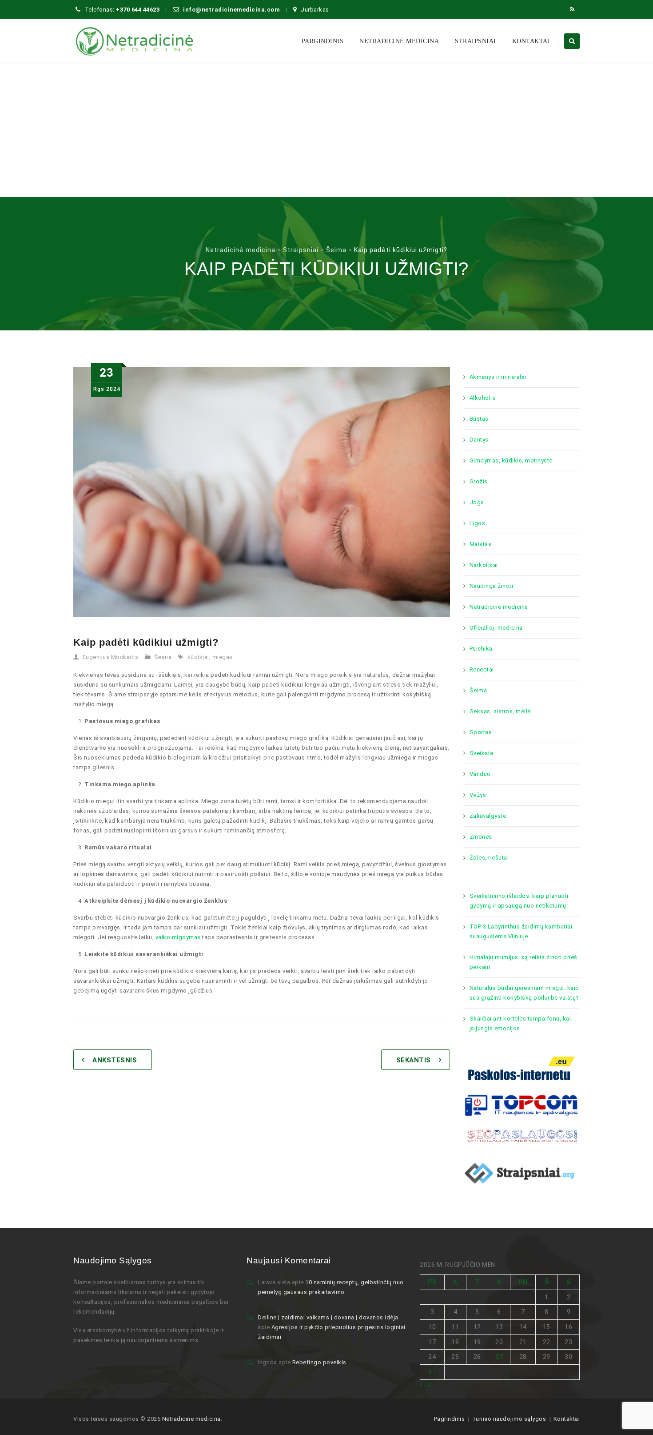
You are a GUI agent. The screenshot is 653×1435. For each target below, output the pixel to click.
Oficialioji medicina (496, 627)
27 (499, 1356)
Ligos (478, 523)
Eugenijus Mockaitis (111, 657)
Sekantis (413, 1060)
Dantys (479, 439)
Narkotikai (484, 565)
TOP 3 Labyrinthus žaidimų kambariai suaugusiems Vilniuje (521, 931)
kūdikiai (198, 657)
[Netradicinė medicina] (134, 41)
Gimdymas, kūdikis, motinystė (511, 460)
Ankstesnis (114, 1060)
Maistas (481, 544)
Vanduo (480, 774)
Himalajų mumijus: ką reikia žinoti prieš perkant (523, 962)
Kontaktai (531, 41)
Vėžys (478, 795)
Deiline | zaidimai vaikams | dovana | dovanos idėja (328, 1317)
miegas (222, 657)
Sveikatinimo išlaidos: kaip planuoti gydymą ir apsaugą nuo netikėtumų (519, 900)
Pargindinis (323, 41)
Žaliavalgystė (488, 815)
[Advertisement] (326, 130)
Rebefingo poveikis (319, 1362)
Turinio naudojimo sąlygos (509, 1418)
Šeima (163, 657)
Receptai (482, 669)
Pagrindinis (449, 1418)
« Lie (426, 1384)
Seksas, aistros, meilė (500, 711)
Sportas (481, 732)
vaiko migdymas (178, 937)
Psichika (481, 648)
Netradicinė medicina (399, 41)
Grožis (479, 481)
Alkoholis (483, 397)
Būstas (479, 418)
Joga (477, 502)
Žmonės (481, 836)
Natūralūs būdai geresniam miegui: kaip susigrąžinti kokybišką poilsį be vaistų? (524, 993)
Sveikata (482, 753)
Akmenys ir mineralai (498, 377)
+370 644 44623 (137, 9)
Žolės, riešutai (489, 857)
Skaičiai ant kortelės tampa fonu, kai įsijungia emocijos (520, 1023)
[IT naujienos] (521, 1104)
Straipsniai (475, 41)
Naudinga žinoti (492, 586)
